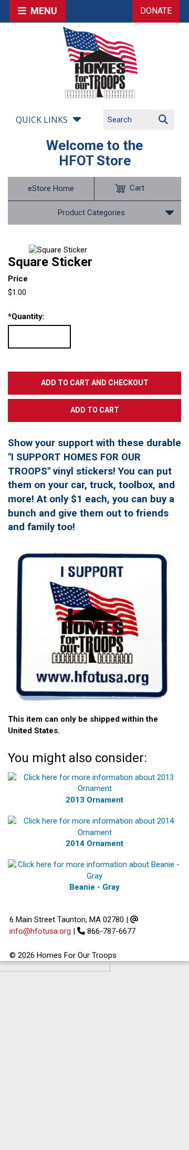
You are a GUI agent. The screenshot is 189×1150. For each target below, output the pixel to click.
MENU (41, 10)
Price (18, 278)
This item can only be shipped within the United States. (83, 724)
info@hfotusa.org (40, 931)
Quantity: (26, 316)
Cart (137, 188)
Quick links (42, 119)
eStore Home (51, 188)
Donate (156, 11)
